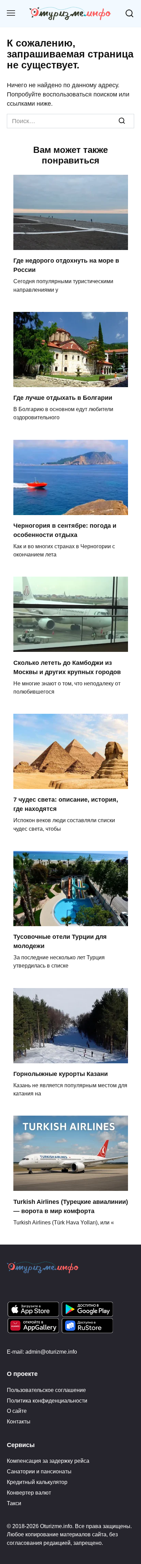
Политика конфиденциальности (47, 1400)
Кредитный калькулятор (37, 1482)
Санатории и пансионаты (39, 1471)
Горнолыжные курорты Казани (60, 1073)
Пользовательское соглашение (46, 1390)
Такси (14, 1503)
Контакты (18, 1421)
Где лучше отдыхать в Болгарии (62, 397)
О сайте (17, 1411)
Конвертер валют (29, 1492)
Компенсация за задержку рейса (48, 1461)
